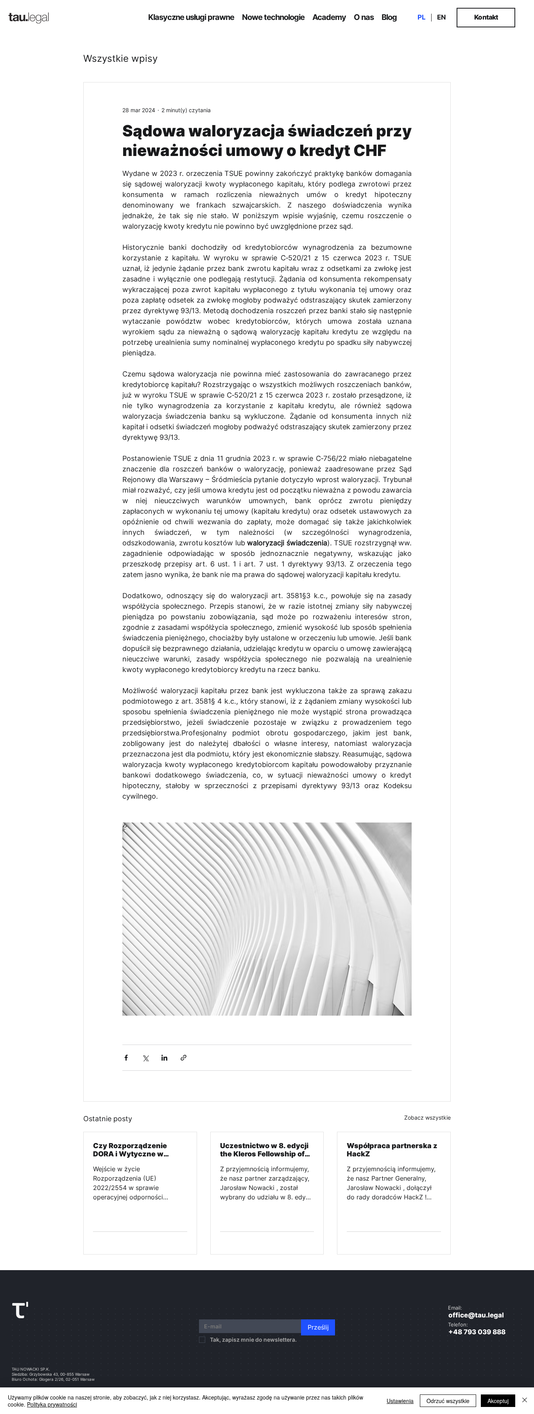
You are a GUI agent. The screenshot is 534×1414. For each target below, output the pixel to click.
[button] (191, 17)
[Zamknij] (524, 1401)
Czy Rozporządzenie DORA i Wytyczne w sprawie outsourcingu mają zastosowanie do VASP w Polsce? (132, 1150)
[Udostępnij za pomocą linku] (183, 1057)
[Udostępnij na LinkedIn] (164, 1057)
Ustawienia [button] (400, 1401)
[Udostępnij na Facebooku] (126, 1057)
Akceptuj (498, 1401)
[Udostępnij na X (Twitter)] (145, 1057)
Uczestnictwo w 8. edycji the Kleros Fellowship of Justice (264, 1150)
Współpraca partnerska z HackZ (392, 1150)
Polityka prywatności (52, 1404)
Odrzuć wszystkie (447, 1401)
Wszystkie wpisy (120, 59)
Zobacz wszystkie (427, 1117)
